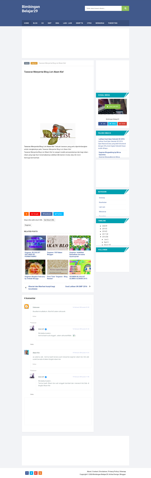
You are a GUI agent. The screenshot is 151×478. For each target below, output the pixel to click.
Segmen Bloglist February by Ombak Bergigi (35, 278)
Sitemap (123, 471)
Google (35, 214)
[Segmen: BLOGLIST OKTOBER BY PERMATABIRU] (35, 243)
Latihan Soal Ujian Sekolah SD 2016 (111, 139)
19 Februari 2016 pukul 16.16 (81, 352)
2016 (104, 237)
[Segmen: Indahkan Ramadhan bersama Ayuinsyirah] (80, 243)
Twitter (59, 214)
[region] (75, 43)
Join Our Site (113, 106)
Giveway (102, 198)
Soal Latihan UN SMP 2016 (76, 286)
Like (104, 123)
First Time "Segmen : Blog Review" (57, 278)
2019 (104, 229)
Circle (123, 123)
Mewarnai (102, 212)
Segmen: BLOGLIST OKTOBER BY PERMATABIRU (32, 254)
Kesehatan (103, 202)
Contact (95, 471)
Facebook (47, 214)
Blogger (123, 474)
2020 (104, 226)
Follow (113, 123)
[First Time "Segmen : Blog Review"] (57, 267)
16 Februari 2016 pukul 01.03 (81, 307)
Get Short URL (49, 220)
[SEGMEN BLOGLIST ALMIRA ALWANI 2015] (80, 267)
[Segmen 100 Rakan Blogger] (57, 243)
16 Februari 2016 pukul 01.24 (81, 329)
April (106, 242)
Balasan (33, 323)
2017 (104, 234)
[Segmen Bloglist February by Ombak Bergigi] (35, 267)
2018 (104, 231)
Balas (34, 316)
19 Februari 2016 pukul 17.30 (81, 377)
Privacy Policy (113, 471)
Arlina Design (114, 474)
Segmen (34, 63)
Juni (105, 239)
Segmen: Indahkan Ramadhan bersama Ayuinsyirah (77, 254)
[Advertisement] (64, 108)
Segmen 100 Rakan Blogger (54, 253)
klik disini (77, 155)
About (89, 471)
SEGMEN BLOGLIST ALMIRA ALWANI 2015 (78, 278)
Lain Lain (102, 207)
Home (27, 63)
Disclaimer (103, 471)
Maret (106, 245)
